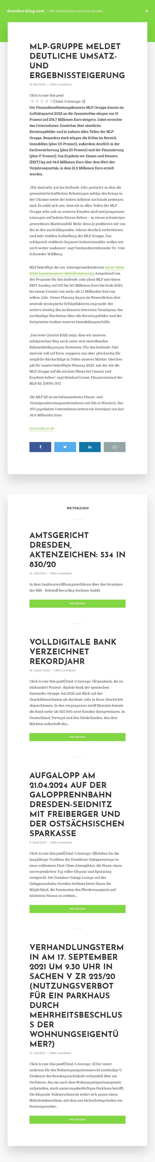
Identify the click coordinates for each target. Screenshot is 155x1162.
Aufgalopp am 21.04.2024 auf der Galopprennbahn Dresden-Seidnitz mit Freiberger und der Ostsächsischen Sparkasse (76, 805)
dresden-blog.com (25, 11)
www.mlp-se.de (41, 428)
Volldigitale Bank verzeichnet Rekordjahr (72, 652)
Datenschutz (130, 11)
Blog (75, 11)
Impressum (109, 11)
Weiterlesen (77, 604)
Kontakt (90, 11)
